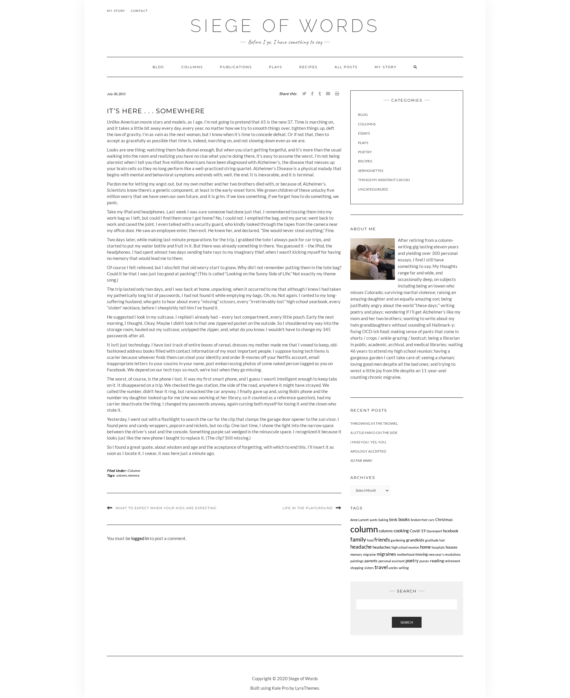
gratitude (431, 540)
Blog (158, 67)
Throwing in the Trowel (374, 423)
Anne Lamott (359, 520)
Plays (275, 67)
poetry (412, 560)
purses (424, 561)
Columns (192, 67)
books (404, 519)
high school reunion (405, 547)
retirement (452, 561)
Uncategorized (373, 189)
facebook (450, 531)
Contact (139, 11)
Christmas (444, 519)
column (121, 475)
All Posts (346, 67)
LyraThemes (307, 688)
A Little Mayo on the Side (374, 432)
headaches (382, 547)
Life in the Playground (308, 508)
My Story (116, 11)
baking (383, 520)
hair (442, 540)
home (425, 547)
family (358, 539)
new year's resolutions (445, 554)
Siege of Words (285, 25)
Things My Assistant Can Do (384, 180)
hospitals (438, 547)
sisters (369, 568)
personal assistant (392, 561)
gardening (398, 540)
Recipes (308, 67)
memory (134, 475)
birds (393, 519)
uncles (393, 568)
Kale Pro (280, 688)
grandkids (415, 539)
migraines (386, 554)
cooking (401, 530)
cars (431, 520)
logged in (140, 538)
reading (437, 560)
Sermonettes (370, 170)
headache (361, 547)
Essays (364, 133)
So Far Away (361, 460)
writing (404, 568)
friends (382, 539)
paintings (357, 561)
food (370, 540)
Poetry (365, 152)
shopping (356, 568)
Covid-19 (418, 531)
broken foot (419, 520)
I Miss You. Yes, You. (368, 442)
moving (421, 554)
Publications (236, 67)
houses (451, 547)
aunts (374, 520)
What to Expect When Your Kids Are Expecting (166, 508)
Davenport (434, 531)
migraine (369, 554)
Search (406, 622)
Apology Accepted (368, 451)
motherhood (405, 554)
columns (386, 531)
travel (381, 567)
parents (371, 561)
